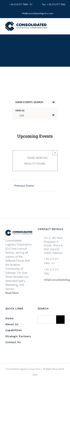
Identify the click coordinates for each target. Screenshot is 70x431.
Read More (12, 293)
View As (19, 110)
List (22, 115)
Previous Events (24, 185)
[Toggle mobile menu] (63, 27)
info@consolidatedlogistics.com (54, 279)
